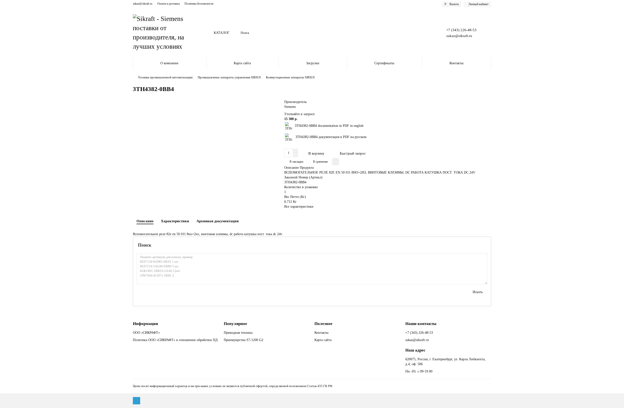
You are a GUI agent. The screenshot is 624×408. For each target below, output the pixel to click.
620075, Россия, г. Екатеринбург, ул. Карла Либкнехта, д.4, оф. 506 (445, 361)
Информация (145, 323)
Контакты (456, 63)
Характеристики (175, 221)
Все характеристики (298, 206)
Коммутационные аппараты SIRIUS (290, 77)
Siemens (290, 107)
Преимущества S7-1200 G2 (243, 340)
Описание (145, 221)
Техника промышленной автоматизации (165, 77)
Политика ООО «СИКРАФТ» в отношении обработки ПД (175, 340)
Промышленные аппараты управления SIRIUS (229, 77)
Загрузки (312, 63)
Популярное (235, 323)
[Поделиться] (335, 161)
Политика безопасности (199, 3)
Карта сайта (242, 63)
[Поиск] (430, 33)
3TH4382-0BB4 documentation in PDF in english (329, 126)
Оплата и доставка (168, 3)
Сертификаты (384, 63)
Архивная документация (217, 221)
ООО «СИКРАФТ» (146, 332)
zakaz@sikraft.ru (142, 3)
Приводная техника (238, 332)
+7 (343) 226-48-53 (461, 30)
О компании (169, 63)
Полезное (323, 323)
